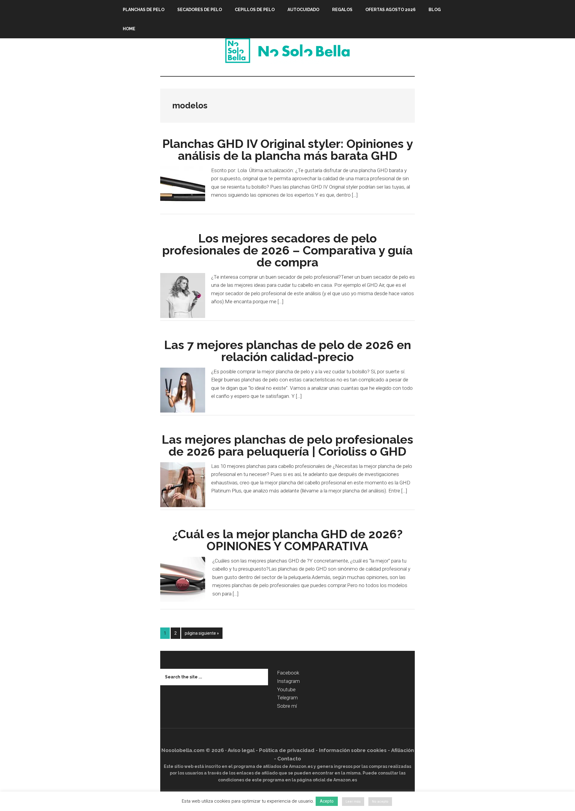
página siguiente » (201, 634)
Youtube (286, 689)
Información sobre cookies (353, 750)
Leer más (353, 802)
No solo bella (287, 50)
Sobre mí (287, 706)
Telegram (287, 698)
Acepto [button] (327, 801)
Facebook (288, 673)
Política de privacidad (286, 750)
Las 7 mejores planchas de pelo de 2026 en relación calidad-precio (287, 351)
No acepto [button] (380, 802)
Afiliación (402, 750)
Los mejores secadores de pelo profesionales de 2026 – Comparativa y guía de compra (287, 250)
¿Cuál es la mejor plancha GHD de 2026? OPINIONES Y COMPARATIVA (287, 540)
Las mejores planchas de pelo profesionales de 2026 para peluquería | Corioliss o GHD (287, 445)
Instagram (288, 681)
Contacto (289, 759)
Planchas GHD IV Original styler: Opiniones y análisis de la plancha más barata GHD (287, 150)
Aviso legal (241, 750)
